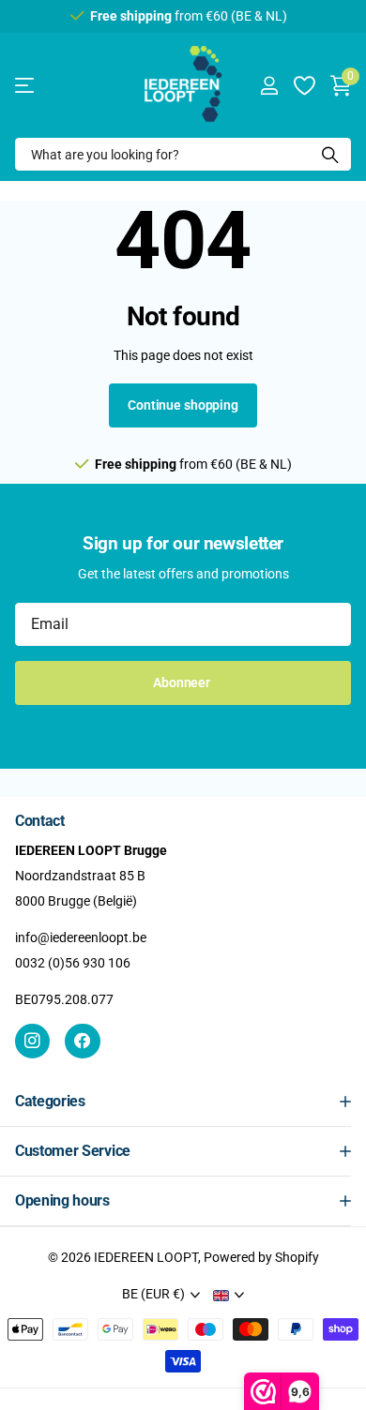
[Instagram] (32, 1041)
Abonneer (183, 682)
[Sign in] (269, 85)
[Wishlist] (303, 85)
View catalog (26, 86)
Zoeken (330, 154)
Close (183, 1101)
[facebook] (82, 1041)
